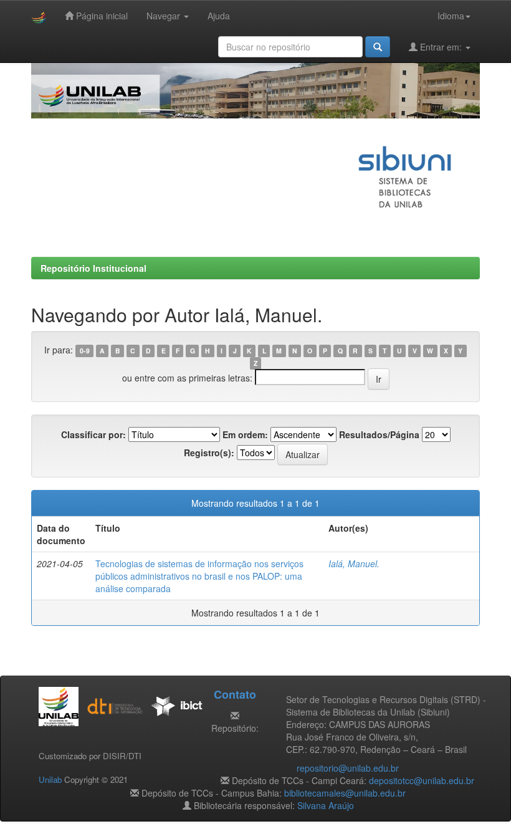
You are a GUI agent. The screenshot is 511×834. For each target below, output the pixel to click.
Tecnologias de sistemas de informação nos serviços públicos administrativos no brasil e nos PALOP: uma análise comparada (199, 576)
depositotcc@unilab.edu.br (421, 780)
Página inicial (101, 15)
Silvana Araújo (325, 805)
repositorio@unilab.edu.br (348, 768)
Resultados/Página (379, 434)
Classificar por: (93, 434)
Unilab (50, 779)
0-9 (85, 350)
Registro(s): (209, 452)
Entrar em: (441, 47)
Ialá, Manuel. (354, 563)
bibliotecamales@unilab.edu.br (345, 793)
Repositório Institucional (93, 268)
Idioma (450, 15)
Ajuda (219, 15)
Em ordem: (245, 434)
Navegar (164, 15)
